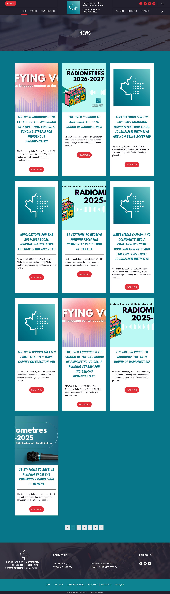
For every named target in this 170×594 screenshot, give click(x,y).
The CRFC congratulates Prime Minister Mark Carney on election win (37, 357)
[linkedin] (153, 3)
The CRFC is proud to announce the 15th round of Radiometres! (132, 357)
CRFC (24, 11)
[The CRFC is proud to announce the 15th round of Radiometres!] (132, 322)
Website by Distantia (97, 592)
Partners (33, 11)
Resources (132, 11)
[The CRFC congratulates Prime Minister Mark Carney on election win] (37, 322)
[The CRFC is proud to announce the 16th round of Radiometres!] (84, 87)
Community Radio (48, 11)
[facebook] (145, 3)
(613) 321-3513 (114, 563)
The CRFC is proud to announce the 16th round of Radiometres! (84, 122)
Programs (120, 11)
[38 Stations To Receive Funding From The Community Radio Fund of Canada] (37, 440)
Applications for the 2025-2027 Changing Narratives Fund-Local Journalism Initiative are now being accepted (132, 126)
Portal (10, 3)
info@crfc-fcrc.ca (107, 567)
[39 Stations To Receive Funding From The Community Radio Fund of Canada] (84, 205)
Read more (36, 169)
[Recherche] (140, 3)
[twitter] (149, 3)
